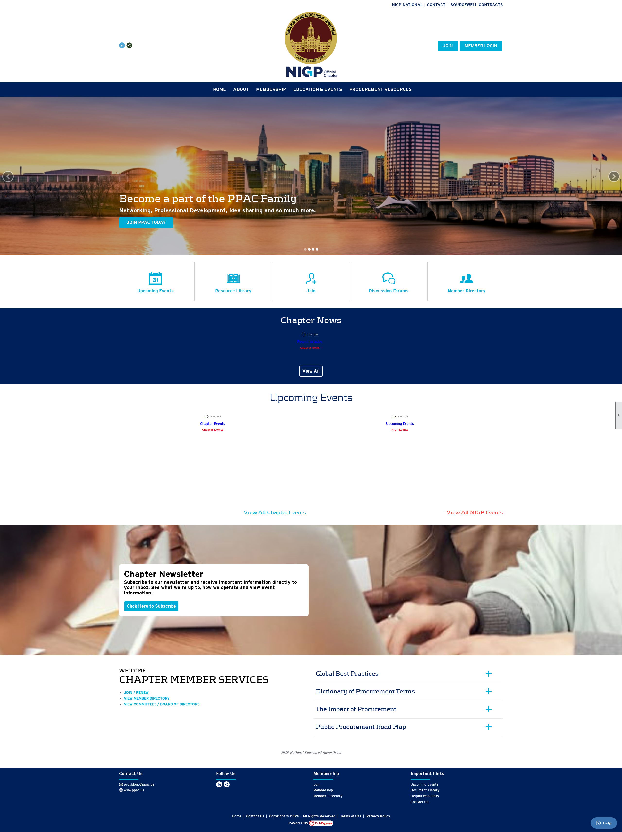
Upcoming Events (424, 784)
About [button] (241, 89)
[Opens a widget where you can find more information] (603, 823)
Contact (436, 4)
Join (448, 45)
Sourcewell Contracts (476, 4)
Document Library (425, 790)
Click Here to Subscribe (151, 606)
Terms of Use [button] (351, 816)
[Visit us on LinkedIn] (122, 45)
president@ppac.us (139, 784)
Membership (323, 790)
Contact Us (419, 802)
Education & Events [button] (317, 89)
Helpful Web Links (425, 796)
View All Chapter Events (275, 512)
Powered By (299, 823)
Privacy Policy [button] (378, 816)
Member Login (481, 45)
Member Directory (328, 796)
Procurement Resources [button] (380, 89)
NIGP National (407, 4)
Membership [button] (271, 89)
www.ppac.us (134, 790)
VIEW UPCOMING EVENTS (153, 222)
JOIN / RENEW (136, 692)
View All (311, 371)
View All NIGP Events (475, 512)
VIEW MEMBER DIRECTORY (147, 698)
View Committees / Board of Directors (161, 704)
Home (219, 89)
